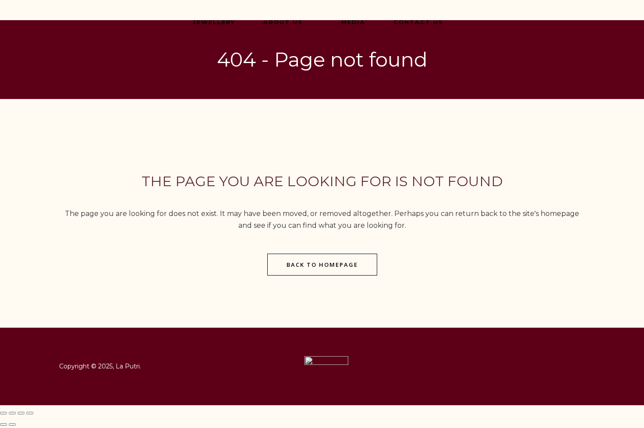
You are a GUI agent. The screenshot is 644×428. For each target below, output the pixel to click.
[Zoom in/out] (3, 413)
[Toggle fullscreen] (12, 413)
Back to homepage (322, 265)
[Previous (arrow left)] (3, 424)
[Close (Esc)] (29, 413)
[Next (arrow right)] (12, 424)
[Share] (21, 413)
